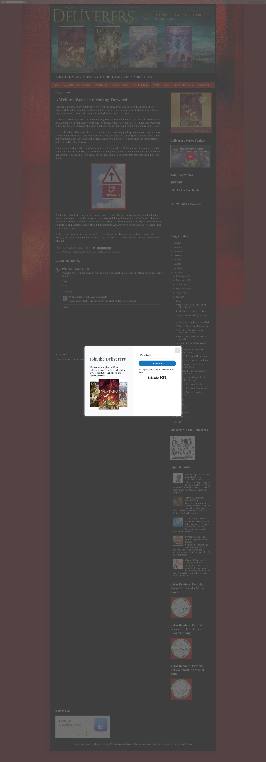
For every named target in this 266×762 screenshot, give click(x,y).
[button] (108, 394)
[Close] (177, 350)
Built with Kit (157, 377)
